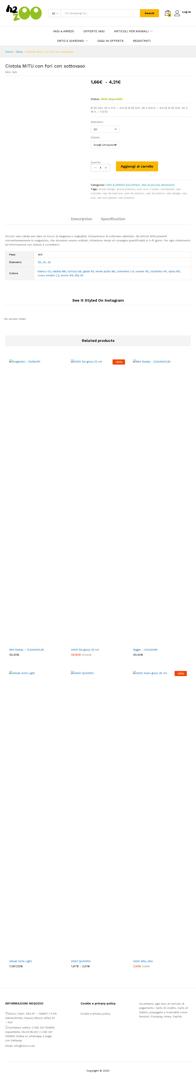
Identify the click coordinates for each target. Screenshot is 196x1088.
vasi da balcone (112, 193)
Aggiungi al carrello (137, 166)
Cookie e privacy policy (95, 1013)
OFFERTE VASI (94, 31)
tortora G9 (74, 271)
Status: (95, 99)
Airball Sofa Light (20, 961)
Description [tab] (81, 219)
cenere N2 (142, 271)
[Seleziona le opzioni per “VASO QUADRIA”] (93, 955)
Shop (19, 51)
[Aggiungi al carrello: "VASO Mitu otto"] (155, 955)
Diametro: (97, 121)
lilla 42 (79, 275)
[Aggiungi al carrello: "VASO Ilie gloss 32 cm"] (93, 643)
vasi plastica (126, 197)
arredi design (107, 189)
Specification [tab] (113, 219)
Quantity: (96, 162)
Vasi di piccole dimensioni (158, 184)
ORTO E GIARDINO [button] (70, 40)
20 (44, 262)
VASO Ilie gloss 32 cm (85, 649)
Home (9, 51)
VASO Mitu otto (143, 961)
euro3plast (167, 189)
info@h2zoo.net (24, 1045)
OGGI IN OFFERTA (110, 40)
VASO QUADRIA (81, 961)
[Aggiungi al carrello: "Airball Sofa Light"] (32, 955)
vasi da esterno (134, 193)
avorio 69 (67, 275)
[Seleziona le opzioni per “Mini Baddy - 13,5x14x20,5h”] (32, 643)
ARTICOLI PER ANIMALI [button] (131, 31)
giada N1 (88, 271)
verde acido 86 (105, 271)
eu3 (139, 189)
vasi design (173, 193)
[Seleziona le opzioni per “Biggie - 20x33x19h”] (155, 643)
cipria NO (174, 271)
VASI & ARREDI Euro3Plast (123, 184)
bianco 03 (44, 271)
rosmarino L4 (125, 271)
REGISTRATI (142, 40)
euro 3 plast (151, 189)
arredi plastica (126, 189)
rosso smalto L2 (48, 275)
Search (149, 13)
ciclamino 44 (158, 271)
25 (39, 262)
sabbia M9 (59, 271)
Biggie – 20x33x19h (145, 649)
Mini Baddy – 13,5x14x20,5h (26, 649)
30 (49, 262)
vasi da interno (155, 193)
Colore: (95, 137)
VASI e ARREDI (63, 31)
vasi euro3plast (107, 197)
